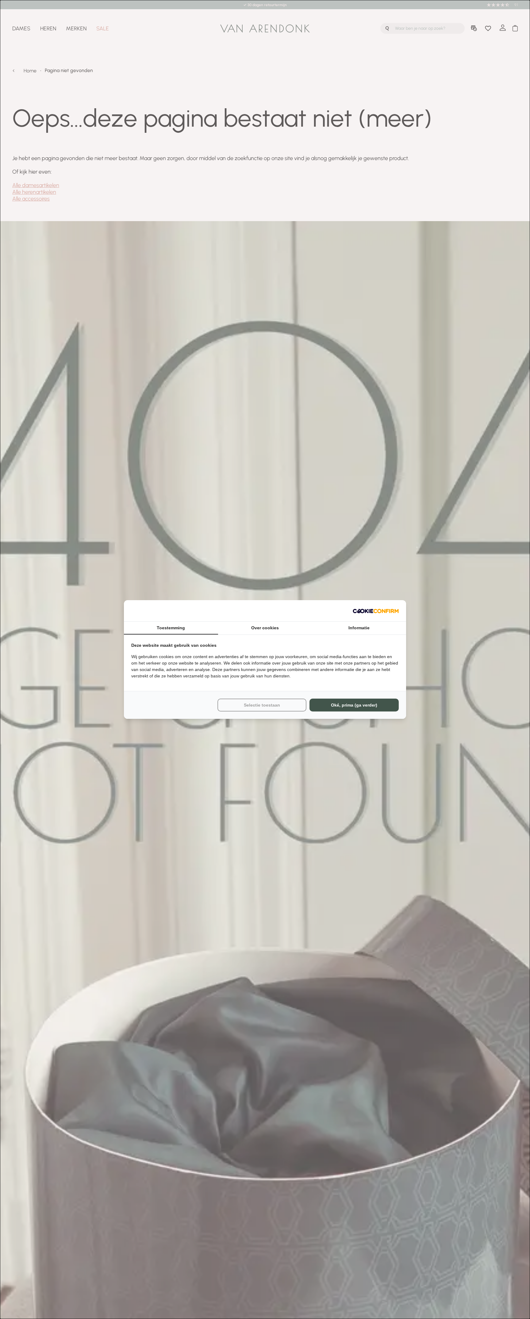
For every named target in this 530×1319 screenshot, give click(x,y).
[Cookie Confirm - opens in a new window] (376, 611)
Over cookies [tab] (265, 627)
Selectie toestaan (262, 705)
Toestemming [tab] (171, 627)
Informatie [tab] (359, 627)
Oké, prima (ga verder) (354, 705)
